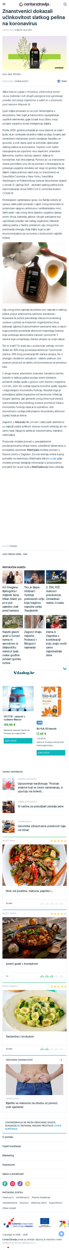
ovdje (53, 458)
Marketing (8, 1155)
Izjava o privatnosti (13, 1174)
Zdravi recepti (9, 1208)
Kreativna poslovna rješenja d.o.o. (19, 1242)
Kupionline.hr (55, 1202)
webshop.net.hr (39, 1202)
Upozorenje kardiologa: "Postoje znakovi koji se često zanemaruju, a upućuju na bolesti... (40, 787)
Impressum (8, 1164)
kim (25, 554)
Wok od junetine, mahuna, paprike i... (29, 891)
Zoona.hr (24, 1202)
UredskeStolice (9, 1202)
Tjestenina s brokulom (20, 1036)
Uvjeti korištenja (11, 1146)
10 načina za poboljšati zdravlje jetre (41, 806)
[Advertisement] (34, 510)
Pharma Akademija (41, 1197)
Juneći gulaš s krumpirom (22, 964)
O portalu (7, 1137)
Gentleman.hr (22, 1197)
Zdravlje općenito (27, 779)
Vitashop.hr (8, 1197)
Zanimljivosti (21, 81)
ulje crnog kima (12, 554)
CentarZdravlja (34, 4)
